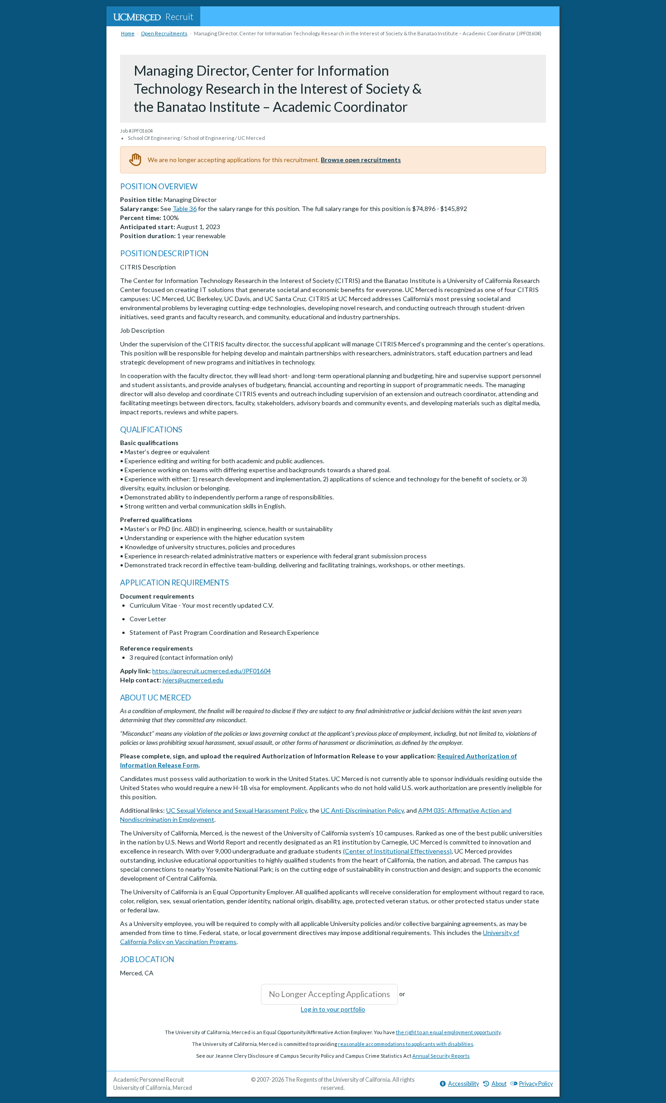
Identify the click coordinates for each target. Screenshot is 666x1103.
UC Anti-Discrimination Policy (362, 810)
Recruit (179, 16)
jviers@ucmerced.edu (193, 680)
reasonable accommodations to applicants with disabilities (405, 1044)
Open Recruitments (164, 33)
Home (128, 33)
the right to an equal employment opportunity (448, 1032)
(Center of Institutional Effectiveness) (397, 851)
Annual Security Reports (441, 1056)
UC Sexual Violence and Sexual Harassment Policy (236, 810)
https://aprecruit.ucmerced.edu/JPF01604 (211, 671)
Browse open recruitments (361, 159)
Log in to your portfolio (333, 1009)
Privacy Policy (536, 1083)
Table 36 (185, 208)
